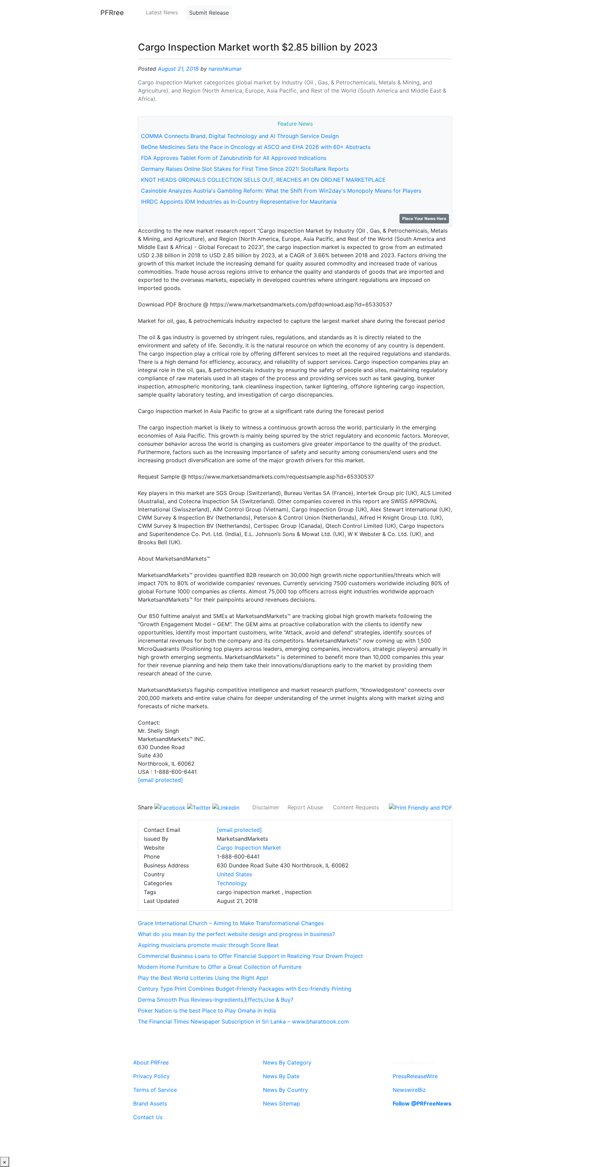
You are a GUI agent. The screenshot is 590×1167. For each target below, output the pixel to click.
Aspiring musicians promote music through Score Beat (208, 945)
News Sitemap (281, 1103)
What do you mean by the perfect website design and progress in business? (236, 934)
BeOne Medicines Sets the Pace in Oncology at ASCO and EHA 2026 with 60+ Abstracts (255, 146)
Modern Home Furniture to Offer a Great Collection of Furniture (219, 966)
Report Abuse (305, 807)
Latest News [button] (162, 12)
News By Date (281, 1076)
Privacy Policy (151, 1076)
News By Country (285, 1089)
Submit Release (209, 12)
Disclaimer (265, 807)
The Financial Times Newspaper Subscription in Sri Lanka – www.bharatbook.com (243, 1021)
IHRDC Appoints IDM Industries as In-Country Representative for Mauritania (239, 201)
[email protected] (160, 780)
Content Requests (356, 807)
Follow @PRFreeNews (422, 1103)
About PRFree (151, 1062)
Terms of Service (155, 1089)
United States (234, 874)
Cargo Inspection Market (249, 847)
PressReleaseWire (415, 1076)
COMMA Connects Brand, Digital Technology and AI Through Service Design (240, 136)
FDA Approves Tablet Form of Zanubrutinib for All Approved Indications (233, 157)
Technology (232, 883)
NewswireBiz (409, 1089)
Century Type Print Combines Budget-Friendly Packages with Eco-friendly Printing (244, 988)
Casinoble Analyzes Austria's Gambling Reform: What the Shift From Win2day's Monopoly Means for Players (281, 190)
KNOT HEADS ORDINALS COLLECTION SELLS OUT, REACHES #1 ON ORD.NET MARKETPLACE (263, 179)
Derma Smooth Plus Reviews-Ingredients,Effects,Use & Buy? (215, 999)
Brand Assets (150, 1103)
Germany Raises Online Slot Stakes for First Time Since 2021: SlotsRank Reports (245, 168)
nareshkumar (225, 68)
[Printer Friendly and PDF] (420, 807)
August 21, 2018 (178, 68)
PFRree (112, 13)
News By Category (287, 1062)
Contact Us (148, 1117)
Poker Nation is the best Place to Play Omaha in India (207, 1010)
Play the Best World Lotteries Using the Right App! (203, 977)
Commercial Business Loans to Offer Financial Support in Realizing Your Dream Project (250, 955)
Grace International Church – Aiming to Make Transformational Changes (231, 923)
